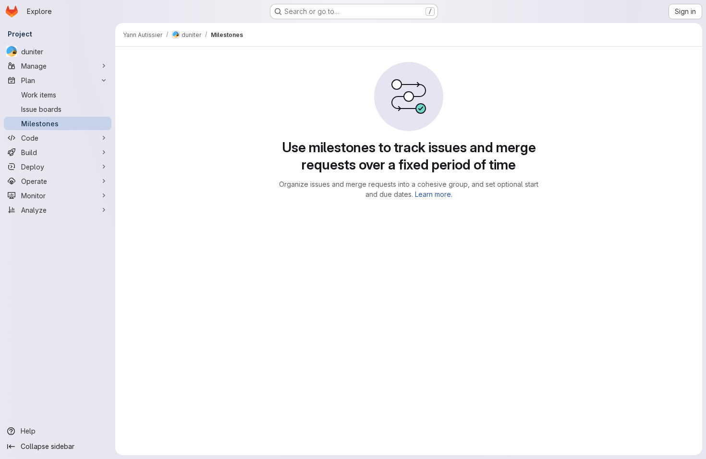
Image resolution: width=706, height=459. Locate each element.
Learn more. (433, 194)
